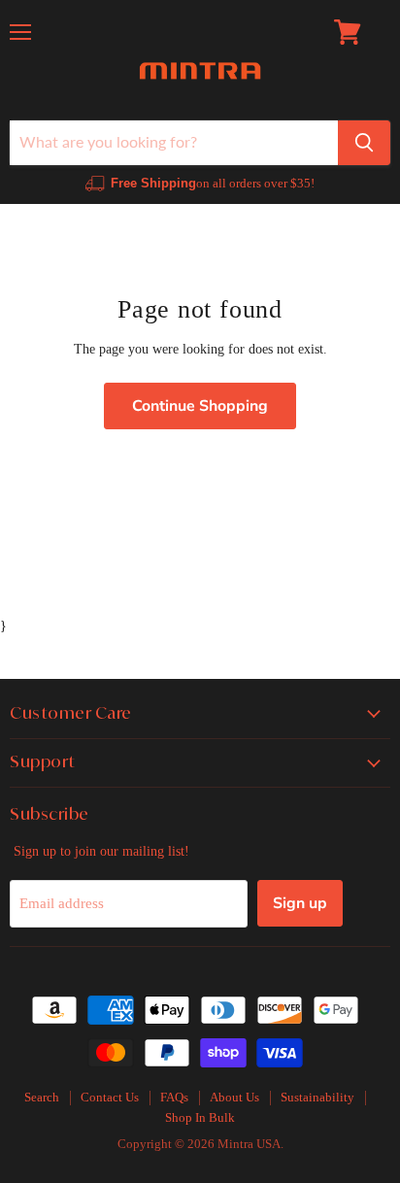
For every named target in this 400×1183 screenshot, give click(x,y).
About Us (234, 1097)
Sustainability (317, 1097)
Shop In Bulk (200, 1117)
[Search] (364, 142)
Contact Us (110, 1097)
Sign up (300, 903)
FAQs (174, 1097)
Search (41, 1097)
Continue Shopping (200, 406)
